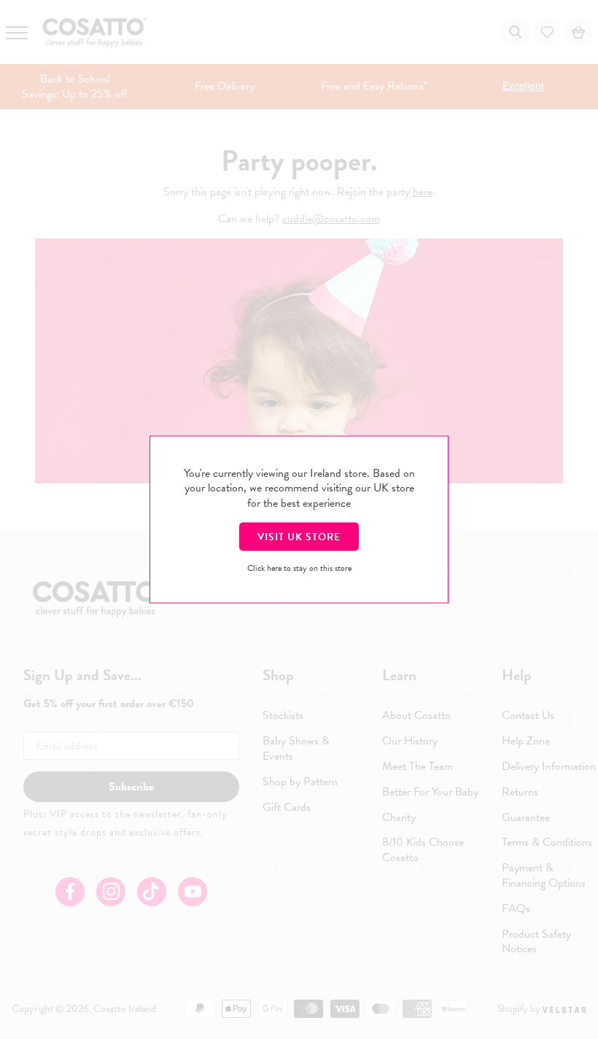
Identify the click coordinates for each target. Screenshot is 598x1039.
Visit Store (299, 536)
